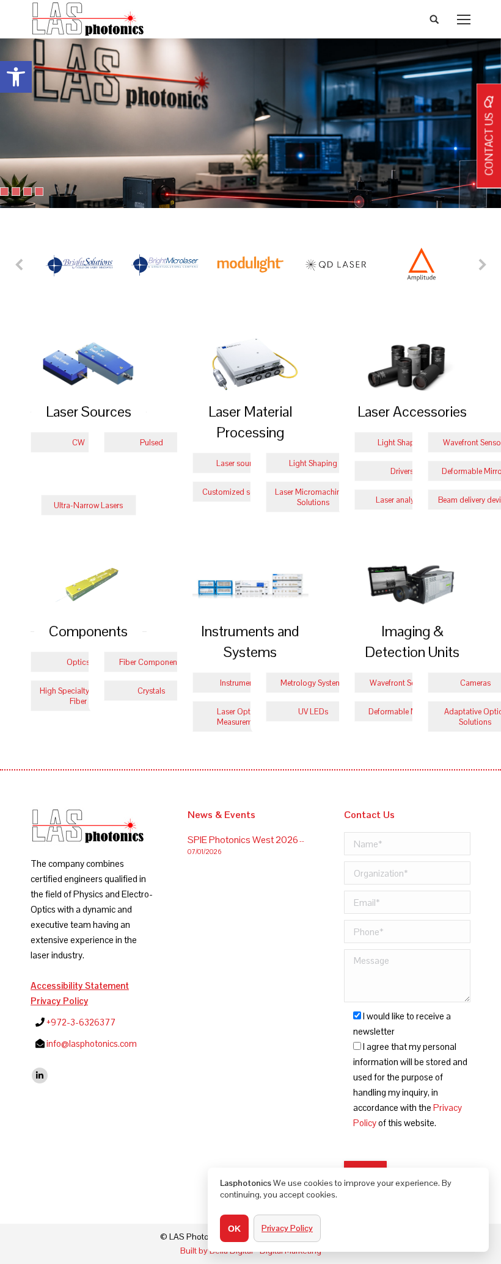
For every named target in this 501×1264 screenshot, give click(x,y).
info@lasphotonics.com (91, 1043)
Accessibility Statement (80, 985)
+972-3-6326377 (80, 1022)
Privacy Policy (59, 1001)
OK (234, 1228)
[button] (16, 77)
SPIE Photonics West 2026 (243, 839)
